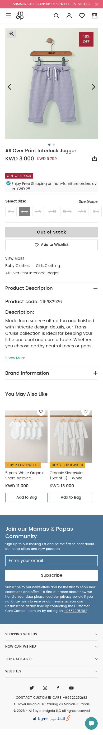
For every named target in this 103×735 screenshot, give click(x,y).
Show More (15, 358)
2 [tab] (54, 145)
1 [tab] (49, 145)
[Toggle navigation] (8, 16)
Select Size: (15, 201)
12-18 (67, 211)
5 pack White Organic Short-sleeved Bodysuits (24, 476)
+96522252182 (75, 610)
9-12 (52, 211)
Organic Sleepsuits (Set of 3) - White (66, 475)
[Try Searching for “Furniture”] (56, 16)
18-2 (82, 211)
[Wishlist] (41, 411)
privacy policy (71, 596)
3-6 (24, 211)
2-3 (96, 211)
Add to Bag (26, 497)
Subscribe (51, 575)
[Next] (93, 86)
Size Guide (88, 202)
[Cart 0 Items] (94, 16)
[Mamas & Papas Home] (20, 16)
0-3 (11, 211)
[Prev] (9, 86)
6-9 (38, 211)
